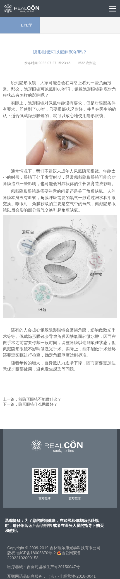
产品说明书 (42, 525)
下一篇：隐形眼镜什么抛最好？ (30, 404)
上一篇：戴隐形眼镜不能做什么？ (32, 399)
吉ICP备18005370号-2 (36, 553)
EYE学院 (20, 28)
